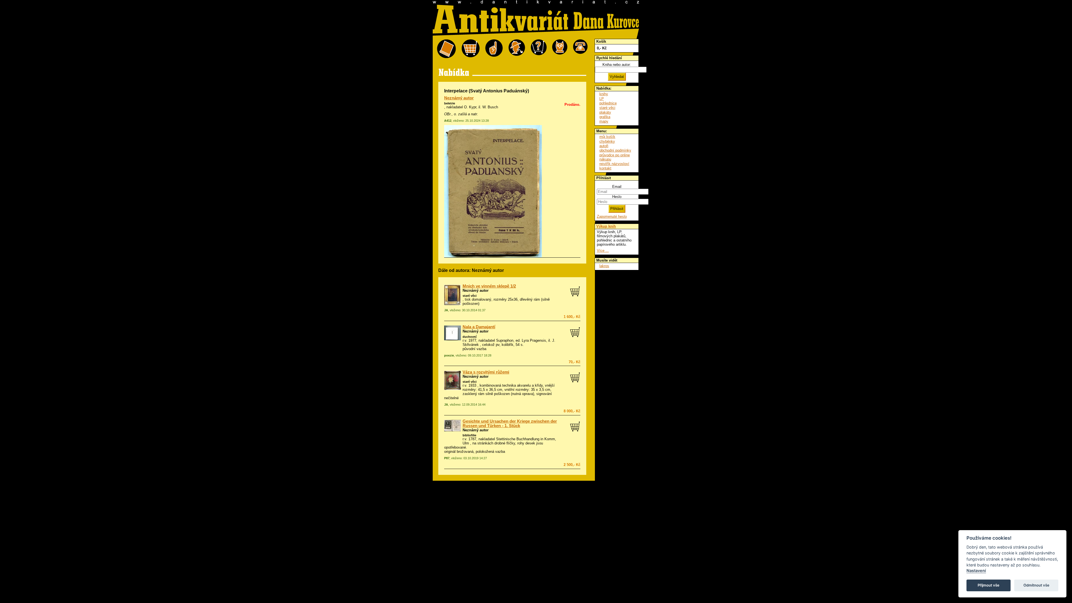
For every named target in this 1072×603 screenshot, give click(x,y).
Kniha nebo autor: (616, 65)
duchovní (470, 336)
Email (616, 187)
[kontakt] (580, 49)
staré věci (470, 295)
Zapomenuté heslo (612, 216)
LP (601, 99)
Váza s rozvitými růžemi (486, 372)
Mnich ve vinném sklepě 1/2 (489, 286)
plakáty (605, 112)
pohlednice (608, 103)
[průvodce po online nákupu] (539, 49)
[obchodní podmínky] (494, 49)
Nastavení (976, 570)
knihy (603, 94)
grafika (604, 117)
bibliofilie (469, 435)
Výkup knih (606, 226)
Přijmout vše (988, 585)
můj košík (607, 137)
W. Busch (490, 107)
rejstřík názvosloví (614, 164)
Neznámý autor (459, 98)
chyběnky (607, 141)
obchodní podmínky (615, 150)
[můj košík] (470, 49)
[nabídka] (446, 49)
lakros (604, 266)
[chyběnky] (516, 49)
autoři (603, 146)
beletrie (449, 103)
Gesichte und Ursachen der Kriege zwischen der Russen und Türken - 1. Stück (510, 423)
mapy (603, 121)
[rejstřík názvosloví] (560, 49)
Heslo (616, 197)
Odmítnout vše (1036, 585)
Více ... (603, 250)
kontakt (605, 168)
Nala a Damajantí (479, 327)
